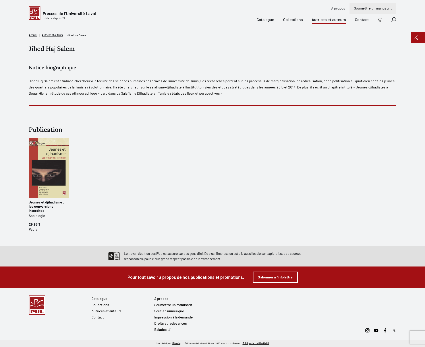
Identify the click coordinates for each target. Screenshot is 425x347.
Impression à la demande (173, 317)
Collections (293, 19)
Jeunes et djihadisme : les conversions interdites (46, 206)
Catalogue (265, 19)
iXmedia (176, 343)
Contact (362, 19)
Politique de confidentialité (256, 343)
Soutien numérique (169, 311)
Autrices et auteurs (329, 19)
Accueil (33, 34)
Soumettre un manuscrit (373, 8)
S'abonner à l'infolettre (275, 277)
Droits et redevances (170, 323)
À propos (338, 8)
